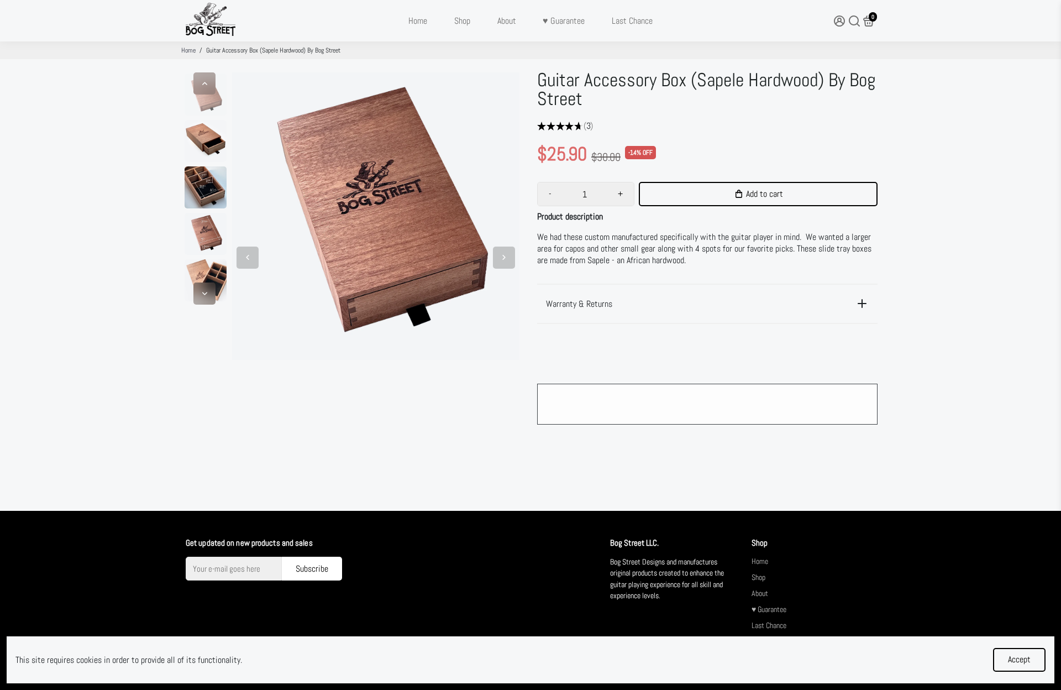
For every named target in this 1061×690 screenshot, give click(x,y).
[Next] (204, 294)
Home (417, 21)
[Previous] (204, 83)
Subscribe (312, 568)
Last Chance (632, 21)
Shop (462, 21)
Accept (1019, 659)
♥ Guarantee (564, 21)
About (506, 21)
